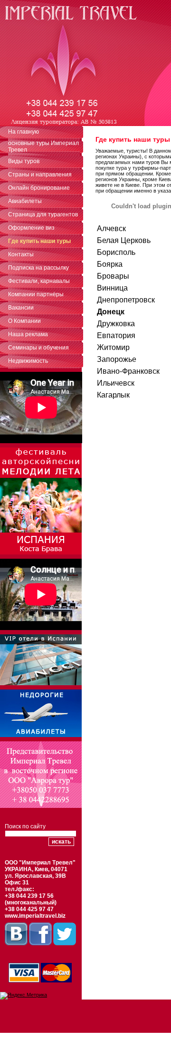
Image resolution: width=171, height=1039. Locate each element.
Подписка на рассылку (38, 267)
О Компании (24, 321)
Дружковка (116, 324)
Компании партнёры (36, 294)
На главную (23, 131)
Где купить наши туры (39, 241)
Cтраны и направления (40, 174)
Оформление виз (31, 227)
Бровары (113, 276)
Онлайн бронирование (39, 187)
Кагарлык (113, 395)
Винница (112, 288)
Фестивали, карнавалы (39, 281)
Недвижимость (28, 361)
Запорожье (116, 359)
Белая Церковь (124, 240)
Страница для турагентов (43, 214)
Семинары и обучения (38, 347)
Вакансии (21, 307)
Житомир (113, 347)
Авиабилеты (25, 201)
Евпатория (116, 335)
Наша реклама (28, 334)
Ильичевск (115, 383)
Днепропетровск (126, 300)
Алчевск (111, 228)
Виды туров (23, 161)
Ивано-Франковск (128, 371)
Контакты (21, 254)
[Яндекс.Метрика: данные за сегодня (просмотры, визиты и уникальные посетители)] (23, 996)
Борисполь (116, 252)
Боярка (110, 264)
